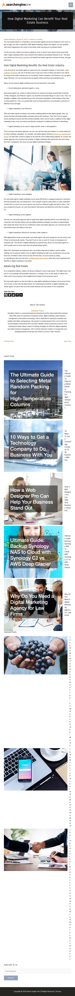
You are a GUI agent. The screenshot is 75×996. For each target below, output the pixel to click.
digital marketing (24, 57)
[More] (21, 295)
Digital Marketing (9, 39)
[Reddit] (13, 295)
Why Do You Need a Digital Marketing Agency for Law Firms (67, 604)
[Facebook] (6, 295)
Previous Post (8, 341)
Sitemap (58, 991)
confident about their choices (38, 258)
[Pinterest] (17, 295)
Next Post (68, 341)
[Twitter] (9, 295)
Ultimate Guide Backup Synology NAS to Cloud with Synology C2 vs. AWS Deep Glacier (67, 552)
